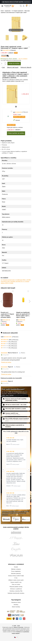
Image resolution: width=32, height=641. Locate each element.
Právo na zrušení (16, 584)
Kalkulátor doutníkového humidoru (16, 593)
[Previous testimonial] (3, 469)
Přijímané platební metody (16, 586)
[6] (18, 112)
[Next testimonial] (28, 469)
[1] (3, 50)
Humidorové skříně (16, 602)
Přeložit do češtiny (6, 362)
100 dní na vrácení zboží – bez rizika (15, 404)
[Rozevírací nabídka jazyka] (16, 637)
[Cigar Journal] (16, 519)
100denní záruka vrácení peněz (16, 580)
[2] (4, 50)
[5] (9, 50)
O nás (16, 577)
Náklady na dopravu (16, 569)
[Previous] (1, 67)
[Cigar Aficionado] (6, 519)
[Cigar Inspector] (26, 519)
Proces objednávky (16, 571)
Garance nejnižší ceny (11, 413)
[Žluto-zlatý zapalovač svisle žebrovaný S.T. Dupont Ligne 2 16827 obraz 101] (7, 37)
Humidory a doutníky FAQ (16, 591)
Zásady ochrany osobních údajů (16, 575)
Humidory (16, 604)
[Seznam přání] (29, 6)
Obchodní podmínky (16, 573)
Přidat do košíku (14, 63)
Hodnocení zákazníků (26, 67)
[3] (6, 50)
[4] (7, 50)
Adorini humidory (16, 606)
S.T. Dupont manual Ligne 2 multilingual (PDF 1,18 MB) (16, 279)
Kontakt (16, 567)
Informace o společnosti (16, 588)
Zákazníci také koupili (12, 67)
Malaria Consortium (18, 627)
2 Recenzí (13, 50)
